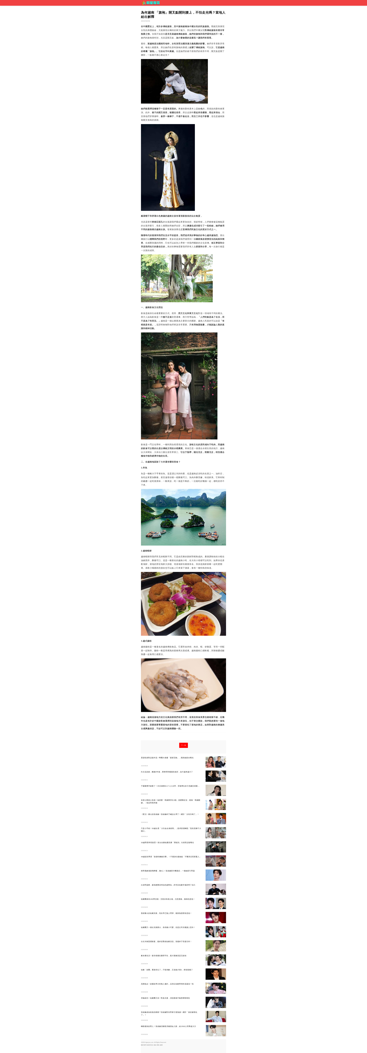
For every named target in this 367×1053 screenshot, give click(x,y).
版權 (161, 1045)
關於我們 (143, 1045)
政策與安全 (150, 1045)
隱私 (158, 1045)
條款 (155, 1045)
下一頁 (183, 745)
